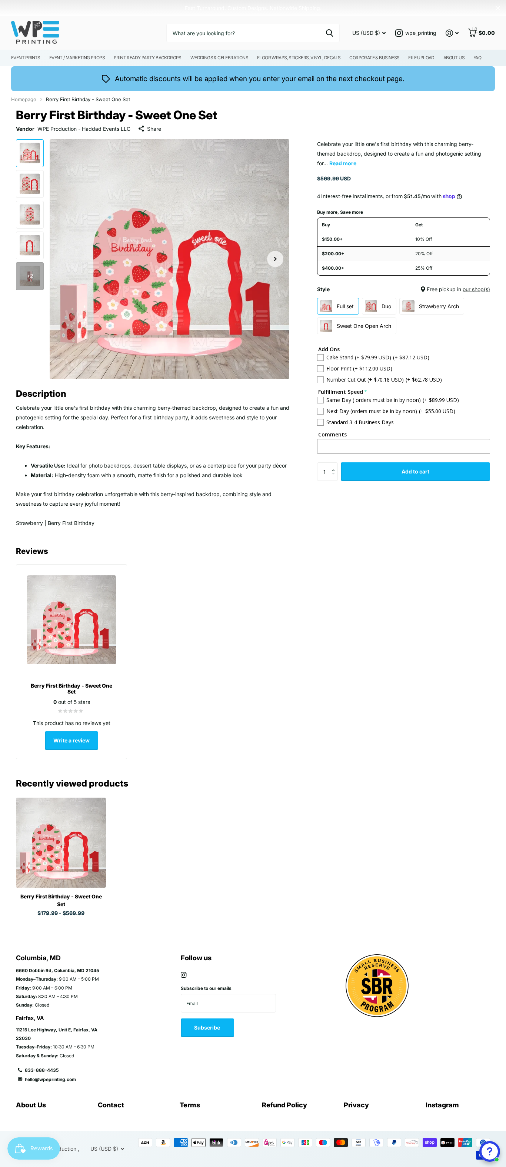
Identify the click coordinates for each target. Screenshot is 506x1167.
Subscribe (207, 1027)
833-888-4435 (42, 1070)
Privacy (356, 1105)
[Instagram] (183, 975)
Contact (111, 1105)
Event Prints (25, 57)
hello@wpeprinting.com (50, 1079)
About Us (454, 57)
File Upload (421, 57)
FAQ (477, 57)
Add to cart (415, 471)
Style (403, 289)
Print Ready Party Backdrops (148, 57)
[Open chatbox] (489, 1151)
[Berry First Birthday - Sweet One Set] (61, 843)
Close (498, 8)
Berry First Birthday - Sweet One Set (61, 900)
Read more (342, 163)
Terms (190, 1105)
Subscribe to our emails (206, 988)
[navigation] (30, 153)
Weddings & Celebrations (219, 57)
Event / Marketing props (77, 57)
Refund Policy (284, 1105)
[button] (275, 259)
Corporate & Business (374, 57)
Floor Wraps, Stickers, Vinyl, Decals (298, 57)
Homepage (23, 99)
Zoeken (329, 33)
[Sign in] (452, 33)
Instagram (442, 1105)
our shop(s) (476, 289)
